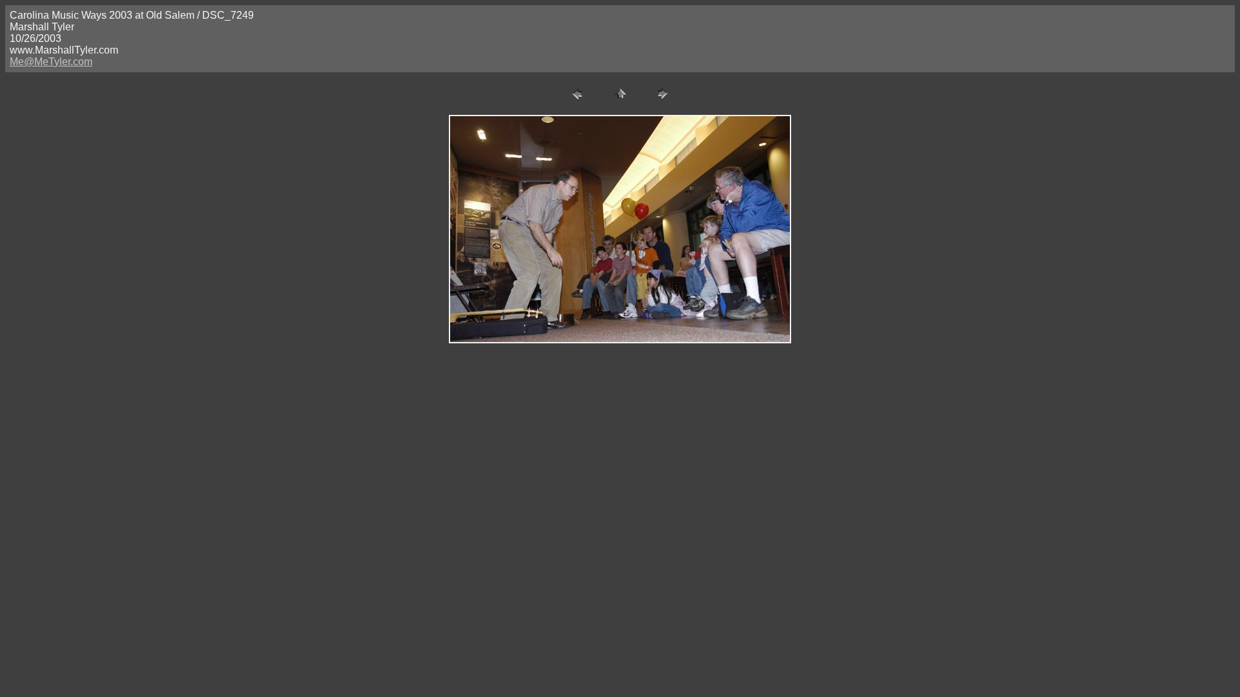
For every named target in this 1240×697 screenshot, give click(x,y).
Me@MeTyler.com (51, 61)
